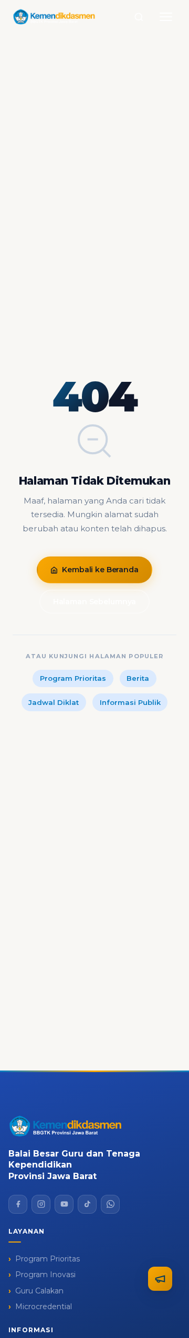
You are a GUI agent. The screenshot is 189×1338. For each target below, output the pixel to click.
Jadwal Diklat (53, 702)
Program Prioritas (73, 678)
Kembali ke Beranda (100, 569)
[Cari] (138, 16)
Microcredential (43, 1306)
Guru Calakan (39, 1291)
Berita (138, 678)
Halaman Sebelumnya (94, 601)
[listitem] (17, 1204)
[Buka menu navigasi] (165, 16)
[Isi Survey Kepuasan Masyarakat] (160, 1279)
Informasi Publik (130, 702)
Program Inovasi (45, 1274)
